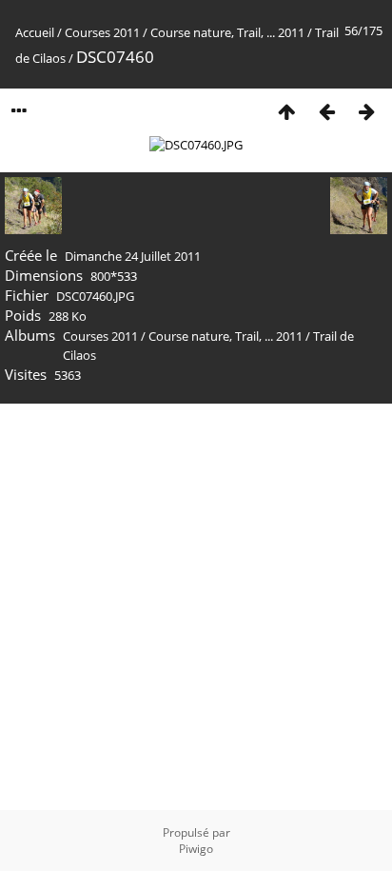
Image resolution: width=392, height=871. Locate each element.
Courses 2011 (102, 32)
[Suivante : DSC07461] (366, 111)
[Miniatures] (286, 111)
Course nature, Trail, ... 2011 (227, 32)
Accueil (34, 32)
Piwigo (196, 849)
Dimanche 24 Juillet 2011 (133, 256)
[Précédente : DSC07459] (326, 111)
